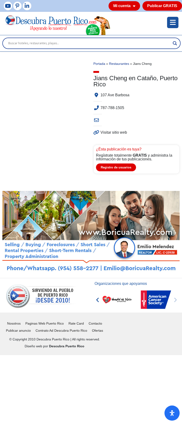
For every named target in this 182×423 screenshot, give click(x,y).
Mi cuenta (122, 6)
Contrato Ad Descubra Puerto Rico (61, 330)
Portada (99, 64)
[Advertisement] (91, 388)
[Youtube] (8, 6)
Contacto (95, 323)
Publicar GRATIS (162, 6)
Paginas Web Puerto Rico (44, 323)
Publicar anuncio (18, 330)
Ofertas (97, 330)
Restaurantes (119, 64)
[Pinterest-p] (17, 6)
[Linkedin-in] (27, 6)
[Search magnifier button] (175, 43)
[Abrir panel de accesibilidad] (172, 413)
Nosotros (14, 323)
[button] (97, 300)
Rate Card (76, 323)
